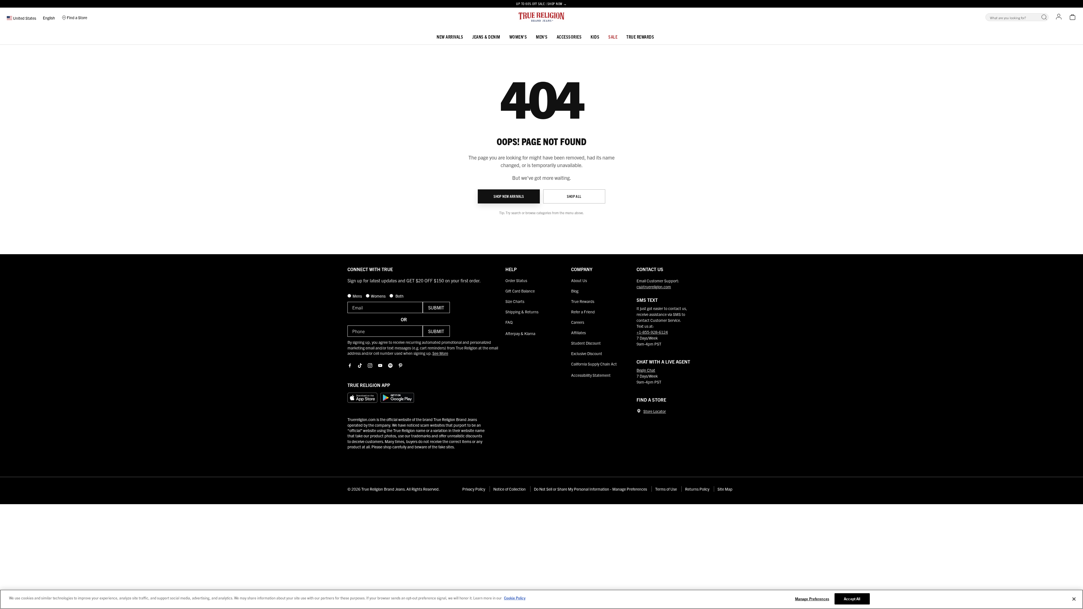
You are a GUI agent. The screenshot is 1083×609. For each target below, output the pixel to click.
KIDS (595, 36)
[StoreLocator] (639, 411)
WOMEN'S (518, 36)
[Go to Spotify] (390, 365)
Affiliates (578, 332)
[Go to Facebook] (349, 365)
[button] (1044, 17)
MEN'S (542, 36)
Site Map (724, 488)
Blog (574, 290)
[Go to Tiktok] (360, 365)
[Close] (1074, 599)
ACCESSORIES (569, 36)
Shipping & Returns (521, 311)
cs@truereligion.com (654, 286)
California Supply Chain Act (594, 363)
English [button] (49, 17)
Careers (577, 322)
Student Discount (586, 343)
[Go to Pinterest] (400, 365)
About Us (579, 280)
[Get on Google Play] (397, 397)
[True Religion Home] (541, 17)
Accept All (852, 598)
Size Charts (514, 301)
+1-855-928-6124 (652, 332)
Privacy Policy (473, 488)
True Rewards (640, 36)
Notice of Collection (509, 488)
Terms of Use (666, 488)
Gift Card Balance (520, 290)
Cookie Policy (514, 597)
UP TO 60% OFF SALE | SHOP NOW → (541, 3)
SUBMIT (436, 307)
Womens (378, 295)
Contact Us (650, 269)
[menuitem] (450, 36)
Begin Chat (646, 370)
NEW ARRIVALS (450, 36)
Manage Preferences (812, 598)
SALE (612, 36)
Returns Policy (697, 488)
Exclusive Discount (586, 353)
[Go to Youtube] (380, 365)
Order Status (516, 280)
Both (399, 295)
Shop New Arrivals (509, 196)
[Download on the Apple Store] (362, 397)
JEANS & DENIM (486, 36)
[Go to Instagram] (370, 365)
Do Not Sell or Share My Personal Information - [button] (590, 488)
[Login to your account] (1059, 17)
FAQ (509, 322)
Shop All (574, 196)
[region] (541, 599)
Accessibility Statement (591, 375)
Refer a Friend (583, 311)
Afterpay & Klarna (520, 333)
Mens (358, 295)
